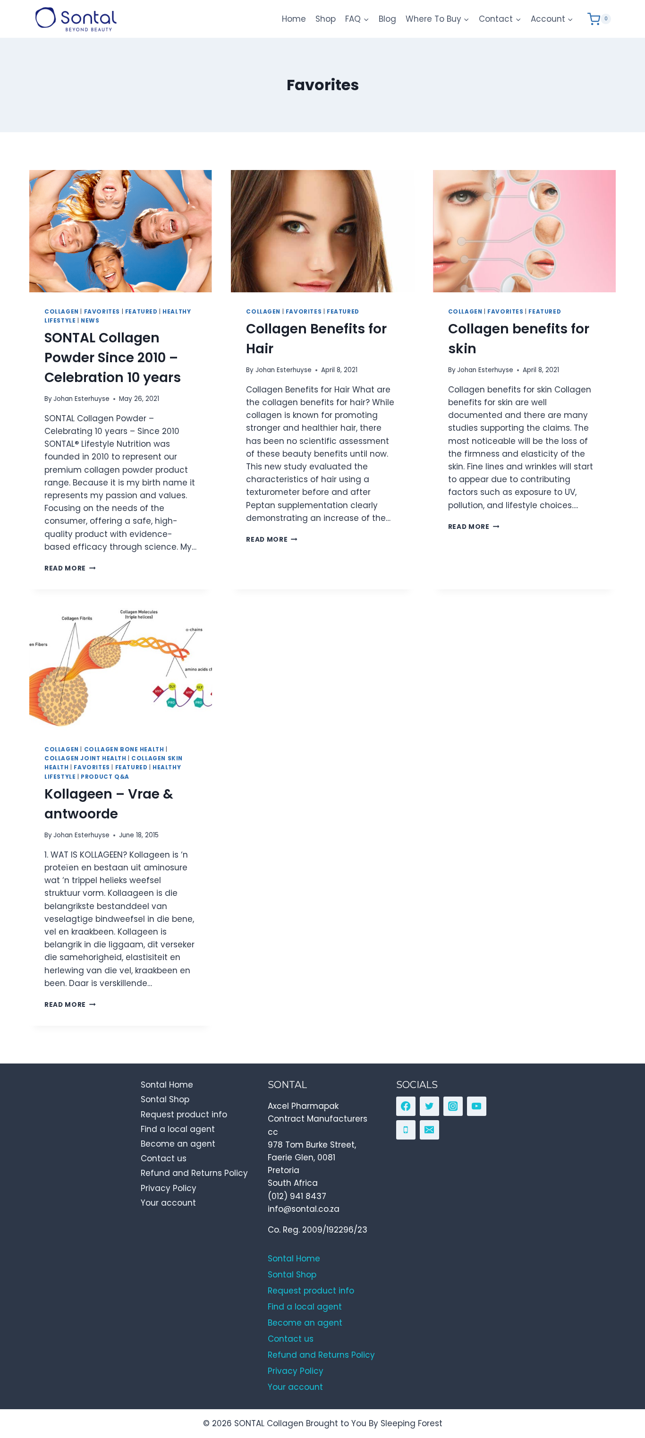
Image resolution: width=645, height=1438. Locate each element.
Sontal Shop (165, 1099)
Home (294, 19)
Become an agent (178, 1143)
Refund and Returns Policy (194, 1173)
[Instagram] (453, 1106)
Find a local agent (178, 1129)
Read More (70, 568)
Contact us (164, 1158)
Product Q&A (105, 777)
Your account (168, 1202)
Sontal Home (167, 1084)
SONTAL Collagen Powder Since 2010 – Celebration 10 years (112, 358)
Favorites (102, 311)
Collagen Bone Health (124, 749)
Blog (387, 19)
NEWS (90, 320)
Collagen (61, 311)
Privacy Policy (168, 1188)
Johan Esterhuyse (81, 398)
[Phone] (406, 1130)
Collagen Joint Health (85, 758)
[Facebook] (406, 1106)
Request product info (184, 1114)
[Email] (429, 1130)
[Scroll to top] (617, 1388)
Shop (325, 19)
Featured (141, 311)
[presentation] (120, 231)
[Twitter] (429, 1106)
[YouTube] (476, 1106)
